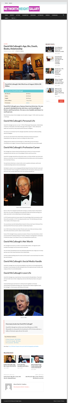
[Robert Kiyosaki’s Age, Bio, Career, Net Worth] (10, 363)
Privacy (62, 401)
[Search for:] (55, 101)
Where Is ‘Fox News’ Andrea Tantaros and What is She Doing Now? (59, 91)
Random (10, 3)
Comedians (55, 15)
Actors (18, 15)
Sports (12, 15)
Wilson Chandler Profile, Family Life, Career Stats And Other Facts (59, 81)
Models (48, 15)
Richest (6, 3)
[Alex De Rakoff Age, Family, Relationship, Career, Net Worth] (37, 363)
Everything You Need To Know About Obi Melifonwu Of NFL (59, 49)
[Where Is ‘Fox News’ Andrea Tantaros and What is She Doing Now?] (50, 88)
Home (6, 15)
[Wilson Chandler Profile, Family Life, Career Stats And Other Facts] (50, 79)
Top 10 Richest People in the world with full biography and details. (24, 346)
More (6, 18)
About (55, 401)
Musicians (33, 15)
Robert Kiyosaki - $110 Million (14, 339)
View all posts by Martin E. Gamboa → (21, 386)
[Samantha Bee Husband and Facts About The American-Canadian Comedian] (50, 56)
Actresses (40, 15)
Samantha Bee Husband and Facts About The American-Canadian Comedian (59, 60)
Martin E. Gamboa (20, 51)
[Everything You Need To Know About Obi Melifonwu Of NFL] (50, 47)
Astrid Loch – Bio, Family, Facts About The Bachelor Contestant (59, 71)
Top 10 (13, 18)
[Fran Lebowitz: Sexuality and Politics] (23, 363)
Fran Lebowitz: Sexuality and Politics (22, 365)
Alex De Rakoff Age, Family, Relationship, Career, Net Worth (36, 366)
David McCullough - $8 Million (14, 341)
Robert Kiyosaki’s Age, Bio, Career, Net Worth (10, 365)
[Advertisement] (34, 31)
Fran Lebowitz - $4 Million (13, 342)
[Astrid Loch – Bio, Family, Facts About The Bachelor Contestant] (50, 68)
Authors (27, 102)
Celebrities (25, 15)
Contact (58, 401)
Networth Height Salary (16, 401)
